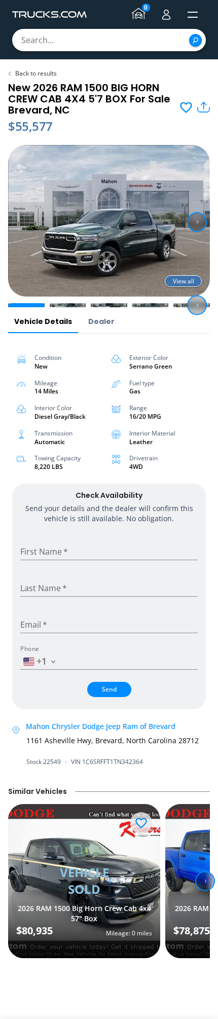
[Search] (195, 40)
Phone (29, 648)
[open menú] (192, 15)
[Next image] (197, 222)
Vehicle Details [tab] (43, 321)
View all (183, 281)
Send (109, 689)
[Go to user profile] (166, 15)
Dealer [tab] (101, 321)
